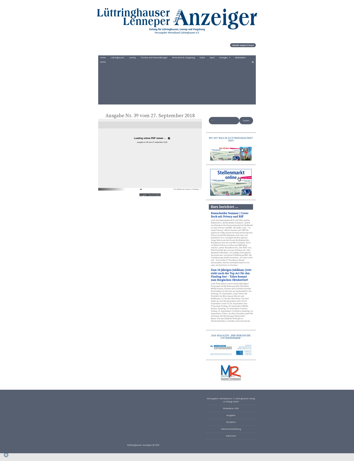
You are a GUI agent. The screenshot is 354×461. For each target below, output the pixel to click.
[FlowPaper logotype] (136, 188)
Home (103, 57)
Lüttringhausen (117, 57)
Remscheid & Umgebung (183, 57)
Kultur (202, 57)
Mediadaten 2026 (231, 408)
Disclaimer (231, 422)
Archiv (103, 62)
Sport (212, 57)
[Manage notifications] (6, 455)
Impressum (231, 435)
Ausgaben (230, 415)
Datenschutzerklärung (231, 429)
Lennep (132, 57)
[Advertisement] (177, 85)
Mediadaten (240, 57)
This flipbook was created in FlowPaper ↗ (187, 189)
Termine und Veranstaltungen (153, 57)
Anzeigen (223, 57)
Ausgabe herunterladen (150, 194)
